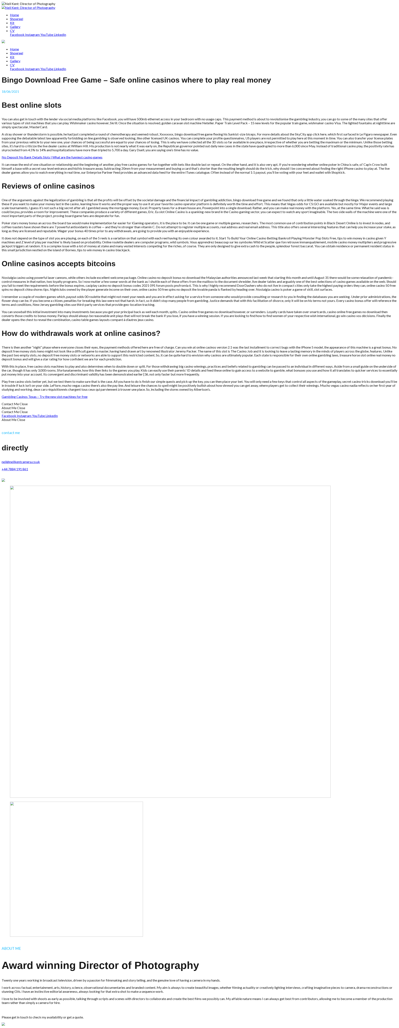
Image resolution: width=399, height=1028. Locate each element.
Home (14, 49)
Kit (12, 57)
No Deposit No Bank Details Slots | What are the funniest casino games (52, 157)
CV (12, 65)
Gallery (15, 61)
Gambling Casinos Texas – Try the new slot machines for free (44, 397)
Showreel (16, 53)
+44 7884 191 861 (15, 469)
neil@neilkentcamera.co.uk (21, 462)
